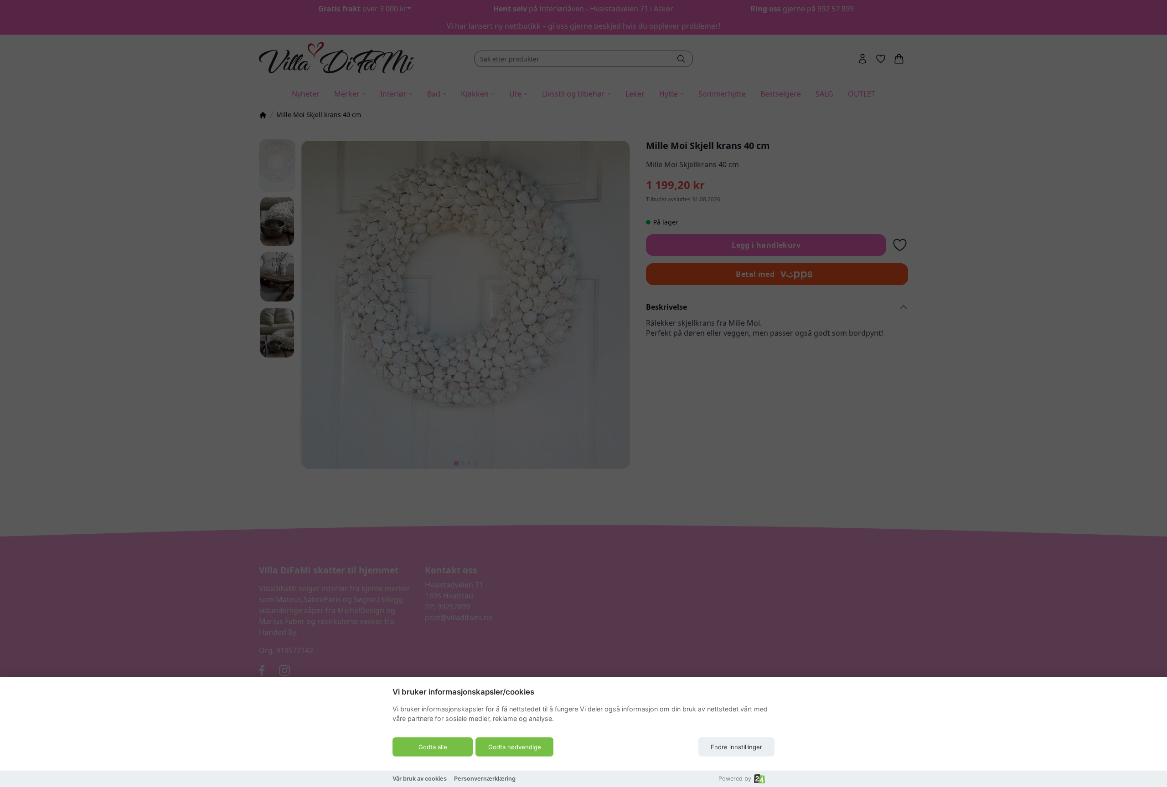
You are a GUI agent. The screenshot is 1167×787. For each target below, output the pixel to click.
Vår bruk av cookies (419, 778)
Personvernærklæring (485, 778)
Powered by (734, 778)
